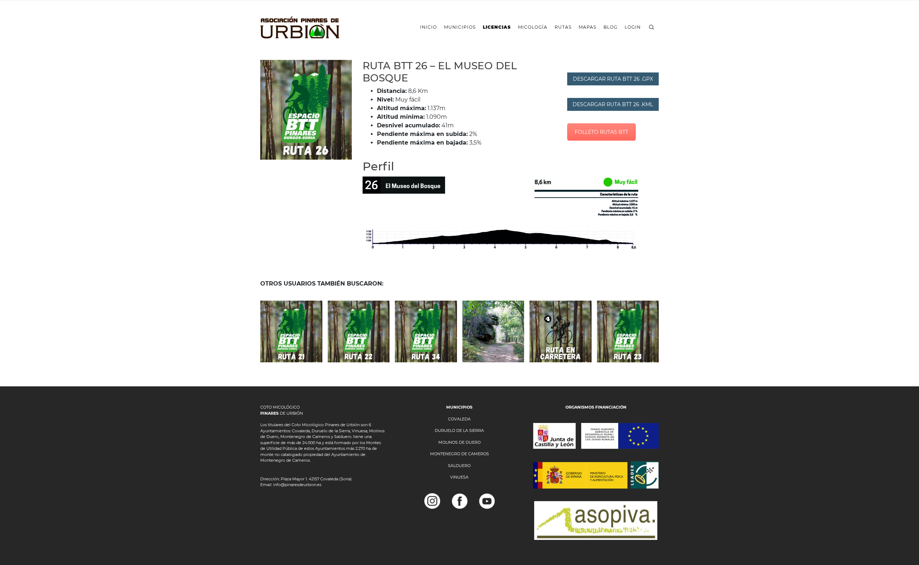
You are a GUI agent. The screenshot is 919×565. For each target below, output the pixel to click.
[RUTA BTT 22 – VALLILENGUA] (359, 332)
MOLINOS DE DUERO (459, 442)
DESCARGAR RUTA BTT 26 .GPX (613, 79)
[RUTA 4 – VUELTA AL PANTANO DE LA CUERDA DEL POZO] (561, 332)
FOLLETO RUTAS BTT (601, 132)
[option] (306, 110)
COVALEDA (459, 419)
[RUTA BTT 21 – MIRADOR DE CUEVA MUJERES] (291, 332)
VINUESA (459, 477)
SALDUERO (459, 465)
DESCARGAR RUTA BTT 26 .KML (613, 104)
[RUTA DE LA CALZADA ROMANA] (493, 332)
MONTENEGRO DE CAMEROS (459, 453)
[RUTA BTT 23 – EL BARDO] (628, 332)
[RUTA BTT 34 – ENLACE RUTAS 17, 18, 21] (426, 332)
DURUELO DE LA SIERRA (459, 430)
